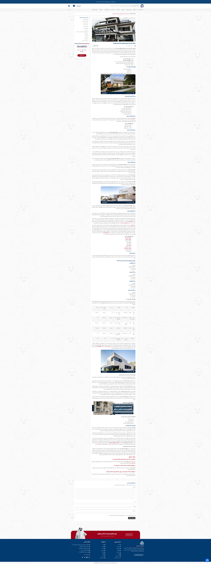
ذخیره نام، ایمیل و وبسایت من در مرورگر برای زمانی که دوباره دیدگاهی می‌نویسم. (122, 515)
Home (134, 14)
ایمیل (134, 506)
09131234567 (99, 346)
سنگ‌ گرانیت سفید (85, 23)
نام (134, 501)
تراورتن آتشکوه (128, 239)
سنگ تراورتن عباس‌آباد (82, 46)
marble (131, 221)
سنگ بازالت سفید (86, 26)
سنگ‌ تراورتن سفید (85, 28)
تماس (99, 444)
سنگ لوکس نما (132, 463)
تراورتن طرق (129, 245)
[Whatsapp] (85, 557)
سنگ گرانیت (133, 118)
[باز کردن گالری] (99, 9)
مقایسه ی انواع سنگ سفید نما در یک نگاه (82, 31)
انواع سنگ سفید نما (85, 19)
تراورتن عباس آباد (128, 238)
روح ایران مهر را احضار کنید (138, 554)
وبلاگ (131, 14)
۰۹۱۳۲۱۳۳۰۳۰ (79, 6)
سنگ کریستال (86, 39)
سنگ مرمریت (86, 35)
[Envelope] (87, 557)
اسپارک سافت (96, 562)
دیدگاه (134, 487)
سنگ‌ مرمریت (86, 30)
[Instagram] (89, 557)
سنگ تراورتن (133, 225)
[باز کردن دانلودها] (104, 9)
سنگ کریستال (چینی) (85, 21)
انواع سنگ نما (107, 346)
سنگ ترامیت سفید (85, 24)
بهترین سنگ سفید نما (85, 40)
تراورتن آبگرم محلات (127, 248)
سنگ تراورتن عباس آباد (125, 223)
